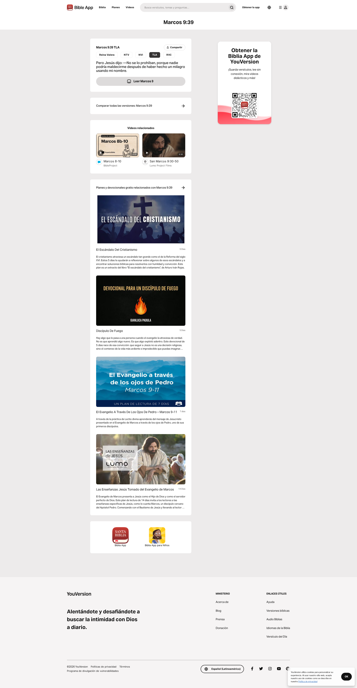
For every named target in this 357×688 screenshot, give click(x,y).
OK (346, 676)
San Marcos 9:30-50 (167, 161)
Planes (116, 7)
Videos (130, 7)
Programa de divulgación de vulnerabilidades (93, 670)
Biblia (102, 7)
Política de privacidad (307, 681)
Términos (124, 666)
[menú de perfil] (283, 7)
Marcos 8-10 (116, 161)
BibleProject (110, 165)
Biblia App (120, 545)
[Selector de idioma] (269, 7)
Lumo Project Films (161, 165)
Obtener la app (251, 7)
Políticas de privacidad (103, 666)
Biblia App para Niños (157, 545)
